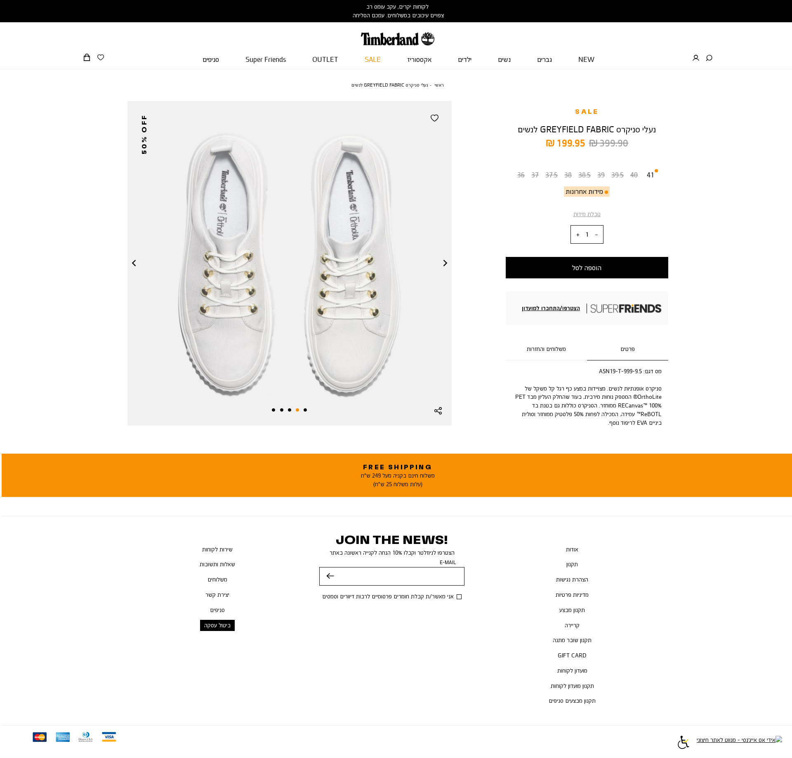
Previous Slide (134, 263)
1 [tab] (305, 410)
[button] (709, 58)
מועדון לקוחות (572, 670)
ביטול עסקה (217, 625)
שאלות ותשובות (217, 564)
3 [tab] (289, 410)
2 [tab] (297, 410)
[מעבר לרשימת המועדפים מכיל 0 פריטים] (100, 57)
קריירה (572, 625)
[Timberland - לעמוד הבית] (397, 33)
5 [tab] (273, 410)
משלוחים (217, 579)
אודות (572, 549)
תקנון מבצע (572, 610)
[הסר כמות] (596, 235)
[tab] (627, 349)
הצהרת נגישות (572, 579)
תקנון (572, 564)
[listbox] (587, 177)
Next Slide (445, 263)
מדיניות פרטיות (572, 594)
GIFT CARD (572, 655)
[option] (521, 177)
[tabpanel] (289, 263)
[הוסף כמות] (578, 235)
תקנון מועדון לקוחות (572, 686)
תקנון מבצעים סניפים (572, 700)
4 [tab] (281, 410)
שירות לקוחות (217, 549)
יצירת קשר (217, 594)
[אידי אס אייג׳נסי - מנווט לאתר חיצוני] (739, 743)
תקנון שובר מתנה (572, 640)
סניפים (217, 610)
